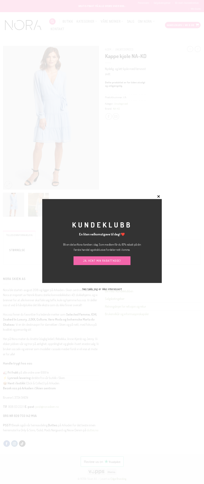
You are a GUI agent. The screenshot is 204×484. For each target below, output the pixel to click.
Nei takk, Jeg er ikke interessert (102, 289)
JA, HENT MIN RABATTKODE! (102, 260)
